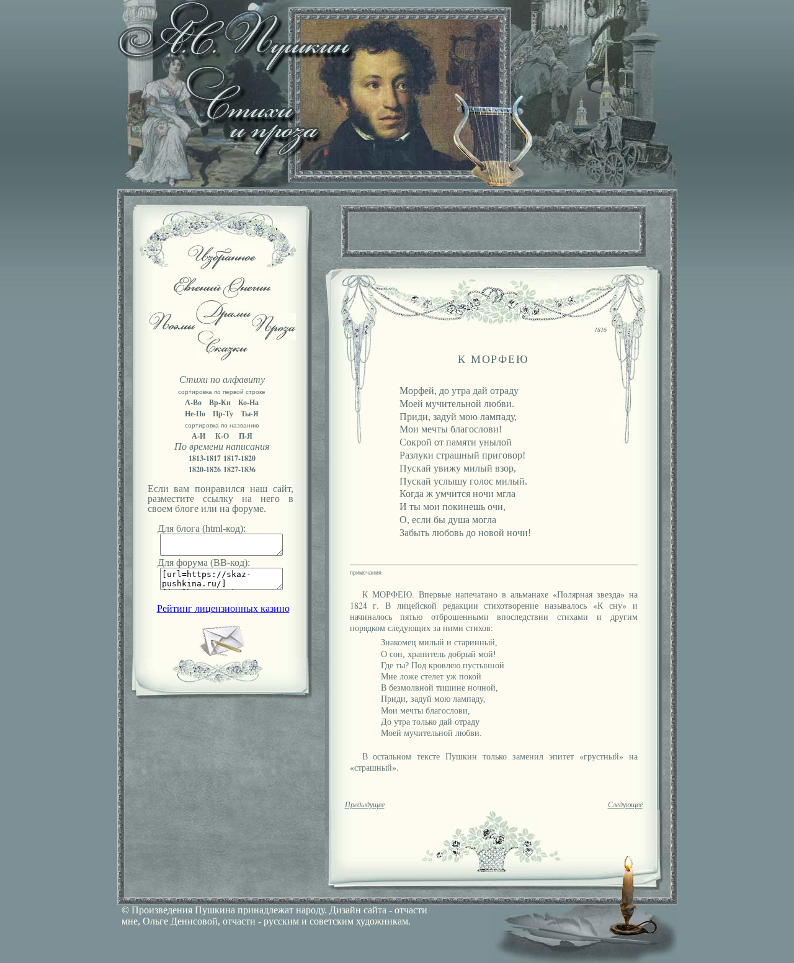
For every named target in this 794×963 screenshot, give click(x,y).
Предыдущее (365, 804)
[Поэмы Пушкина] (171, 326)
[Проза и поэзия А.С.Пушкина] (397, 183)
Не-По (195, 413)
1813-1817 (205, 458)
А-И (198, 436)
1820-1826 (205, 469)
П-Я (245, 436)
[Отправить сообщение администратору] (221, 654)
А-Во (193, 402)
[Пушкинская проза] (274, 336)
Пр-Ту (223, 413)
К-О (222, 436)
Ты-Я (250, 413)
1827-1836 (239, 469)
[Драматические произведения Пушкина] (223, 322)
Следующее (625, 804)
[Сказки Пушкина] (222, 357)
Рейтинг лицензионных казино (223, 608)
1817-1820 (239, 458)
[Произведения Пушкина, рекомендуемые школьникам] (221, 266)
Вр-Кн (220, 402)
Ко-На (248, 402)
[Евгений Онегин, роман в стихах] (221, 294)
